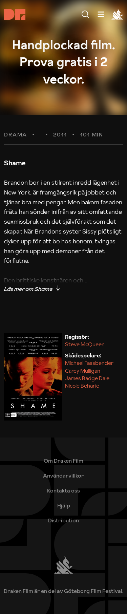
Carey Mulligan (82, 370)
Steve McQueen (85, 344)
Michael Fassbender (89, 363)
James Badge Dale (87, 378)
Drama (15, 135)
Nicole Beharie (82, 385)
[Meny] (85, 14)
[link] (63, 505)
